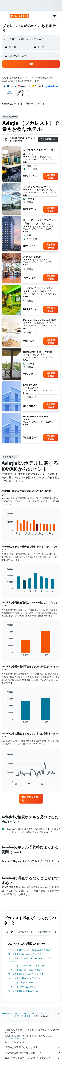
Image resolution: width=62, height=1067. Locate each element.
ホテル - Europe (30, 1013)
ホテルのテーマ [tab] (25, 932)
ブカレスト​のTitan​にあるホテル (23, 991)
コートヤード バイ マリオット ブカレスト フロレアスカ (39, 221)
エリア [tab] (9, 932)
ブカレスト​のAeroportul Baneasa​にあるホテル (30, 949)
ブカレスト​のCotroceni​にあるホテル (25, 969)
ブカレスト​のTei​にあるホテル (22, 986)
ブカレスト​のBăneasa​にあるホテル (24, 954)
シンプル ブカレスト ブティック (40, 288)
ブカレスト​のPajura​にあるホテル (23, 982)
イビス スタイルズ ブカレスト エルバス (39, 152)
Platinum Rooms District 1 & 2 (39, 319)
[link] (31, 799)
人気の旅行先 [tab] (44, 932)
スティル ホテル (32, 256)
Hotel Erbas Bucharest (36, 416)
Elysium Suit (30, 384)
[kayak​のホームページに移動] (19, 16)
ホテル (17, 1013)
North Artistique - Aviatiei (37, 351)
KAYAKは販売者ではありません (21, 1047)
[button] (5, 16)
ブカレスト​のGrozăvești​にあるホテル (25, 974)
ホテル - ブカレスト (22, 1016)
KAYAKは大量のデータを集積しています (26, 1052)
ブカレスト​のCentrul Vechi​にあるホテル (27, 965)
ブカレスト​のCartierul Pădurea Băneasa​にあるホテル (30, 960)
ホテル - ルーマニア (49, 1013)
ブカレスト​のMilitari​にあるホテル (24, 978)
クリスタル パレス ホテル (37, 186)
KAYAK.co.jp (6, 1013)
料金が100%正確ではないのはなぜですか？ (28, 1058)
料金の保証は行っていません (16, 1038)
